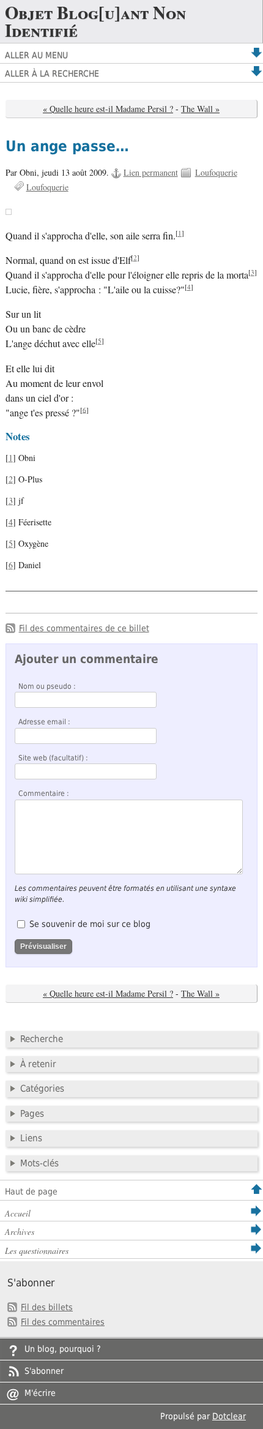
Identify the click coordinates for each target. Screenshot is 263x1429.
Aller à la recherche (52, 73)
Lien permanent (151, 172)
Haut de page (31, 1191)
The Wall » (200, 108)
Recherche (41, 1039)
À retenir (38, 1064)
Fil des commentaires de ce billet (84, 628)
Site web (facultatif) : (53, 758)
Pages (32, 1113)
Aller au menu (36, 55)
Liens (31, 1138)
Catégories (42, 1088)
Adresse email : (44, 722)
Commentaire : (43, 793)
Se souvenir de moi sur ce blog (89, 924)
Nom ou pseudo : (47, 686)
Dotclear (229, 1416)
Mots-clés (39, 1163)
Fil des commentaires (63, 1322)
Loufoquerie (216, 172)
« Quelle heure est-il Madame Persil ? (108, 108)
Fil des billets (47, 1307)
